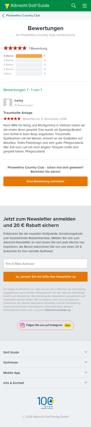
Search (73, 5)
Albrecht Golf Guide (30, 5)
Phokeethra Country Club (23, 15)
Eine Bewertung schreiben (45, 181)
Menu (84, 5)
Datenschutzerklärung (57, 310)
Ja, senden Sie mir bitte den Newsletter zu (45, 276)
